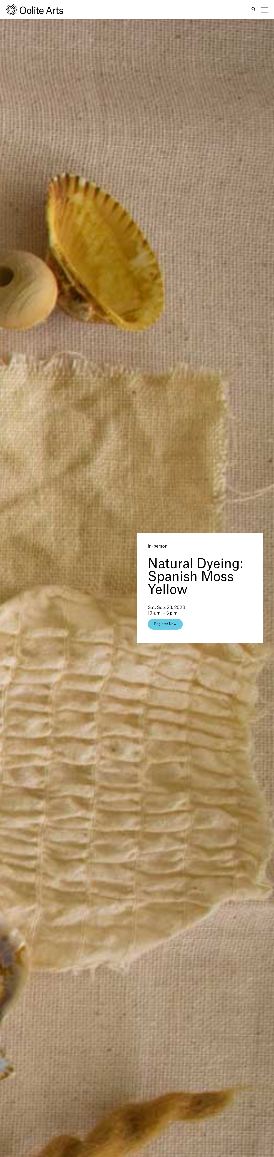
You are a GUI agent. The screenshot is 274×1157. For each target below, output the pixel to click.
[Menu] (263, 9)
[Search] (253, 9)
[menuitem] (253, 9)
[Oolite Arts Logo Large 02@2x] (37, 9)
